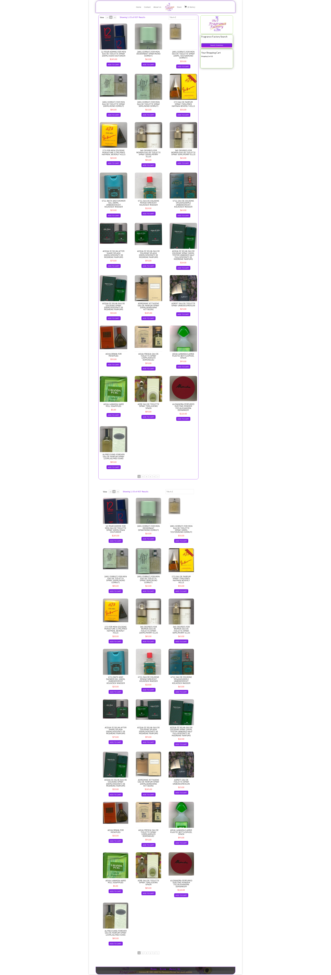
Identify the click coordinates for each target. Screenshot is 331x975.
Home (138, 7)
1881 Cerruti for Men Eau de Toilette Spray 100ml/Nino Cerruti (113, 104)
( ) (191, 7)
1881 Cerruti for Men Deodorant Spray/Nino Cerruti (148, 53)
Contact (147, 7)
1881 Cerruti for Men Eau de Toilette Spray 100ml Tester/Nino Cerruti (183, 54)
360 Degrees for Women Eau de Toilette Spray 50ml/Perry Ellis (183, 152)
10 (107, 17)
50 (115, 17)
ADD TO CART (113, 64)
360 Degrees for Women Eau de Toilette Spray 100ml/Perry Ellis (148, 153)
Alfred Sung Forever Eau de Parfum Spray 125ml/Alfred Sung (114, 456)
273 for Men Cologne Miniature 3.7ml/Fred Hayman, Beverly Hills (113, 152)
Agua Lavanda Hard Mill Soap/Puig (113, 405)
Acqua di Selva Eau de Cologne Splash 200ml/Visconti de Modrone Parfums (148, 254)
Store (179, 7)
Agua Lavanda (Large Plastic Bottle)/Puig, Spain (183, 355)
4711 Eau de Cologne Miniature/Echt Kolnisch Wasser (148, 202)
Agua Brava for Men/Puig (114, 354)
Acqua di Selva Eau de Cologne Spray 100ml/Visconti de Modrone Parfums (113, 306)
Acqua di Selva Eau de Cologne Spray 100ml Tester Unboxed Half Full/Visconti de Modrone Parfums (183, 255)
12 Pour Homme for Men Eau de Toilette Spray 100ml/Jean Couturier (113, 53)
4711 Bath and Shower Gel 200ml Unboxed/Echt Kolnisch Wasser (113, 203)
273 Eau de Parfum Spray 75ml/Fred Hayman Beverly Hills (183, 104)
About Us (157, 7)
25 (111, 17)
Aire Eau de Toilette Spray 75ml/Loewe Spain (148, 406)
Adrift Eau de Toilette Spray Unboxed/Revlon (183, 304)
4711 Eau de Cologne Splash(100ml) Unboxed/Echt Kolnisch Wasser (183, 203)
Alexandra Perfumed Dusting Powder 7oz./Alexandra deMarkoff (183, 407)
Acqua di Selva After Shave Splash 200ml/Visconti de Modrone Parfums (113, 254)
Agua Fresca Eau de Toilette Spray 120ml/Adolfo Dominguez (148, 356)
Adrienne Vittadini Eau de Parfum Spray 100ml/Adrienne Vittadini (148, 306)
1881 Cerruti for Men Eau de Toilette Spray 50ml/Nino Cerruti (148, 104)
